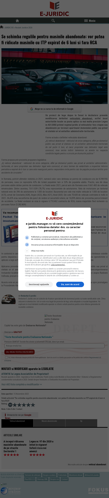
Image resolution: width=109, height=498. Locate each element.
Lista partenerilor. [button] (58, 265)
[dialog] (54, 249)
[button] (54, 251)
